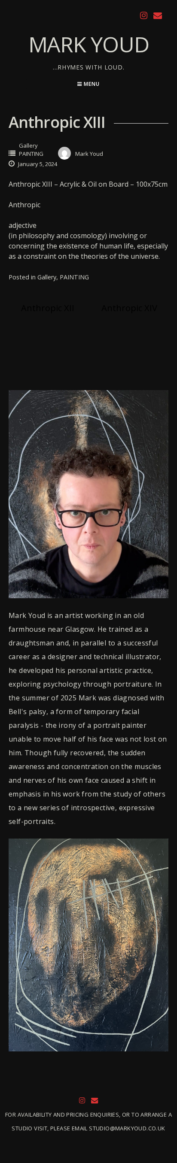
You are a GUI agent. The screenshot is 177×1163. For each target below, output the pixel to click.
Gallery (28, 145)
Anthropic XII (47, 308)
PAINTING (31, 153)
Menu (91, 84)
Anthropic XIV (129, 308)
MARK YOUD (88, 44)
